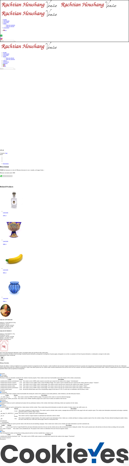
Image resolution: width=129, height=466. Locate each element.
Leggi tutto (5, 212)
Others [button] (1, 430)
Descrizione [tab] (6, 163)
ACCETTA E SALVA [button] (5, 437)
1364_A (4, 301)
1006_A (4, 244)
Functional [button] (2, 390)
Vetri (6, 153)
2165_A (4, 215)
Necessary (4, 375)
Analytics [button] (2, 404)
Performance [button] (3, 400)
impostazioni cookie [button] (4, 355)
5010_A (4, 272)
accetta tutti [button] (12, 355)
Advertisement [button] (3, 421)
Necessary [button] (2, 373)
